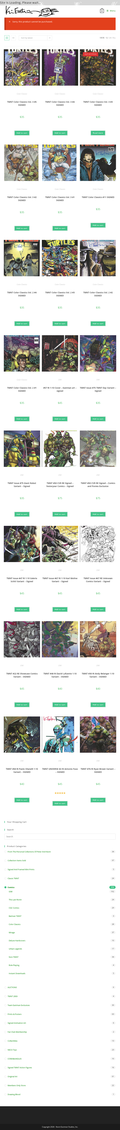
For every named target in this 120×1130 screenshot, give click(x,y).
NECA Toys (12, 1049)
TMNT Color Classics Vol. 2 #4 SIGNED (22, 294)
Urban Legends (15, 948)
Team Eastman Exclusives (19, 1005)
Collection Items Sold (17, 860)
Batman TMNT (15, 916)
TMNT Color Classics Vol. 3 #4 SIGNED (60, 103)
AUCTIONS (12, 987)
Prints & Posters (15, 1014)
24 (110, 38)
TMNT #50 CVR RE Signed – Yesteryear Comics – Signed (60, 485)
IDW (59, 379)
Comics (11, 887)
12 (107, 38)
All (114, 38)
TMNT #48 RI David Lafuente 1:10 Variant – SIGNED (60, 675)
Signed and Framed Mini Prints (21, 869)
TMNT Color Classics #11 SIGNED (98, 197)
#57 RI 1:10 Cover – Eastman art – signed (60, 389)
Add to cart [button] (22, 133)
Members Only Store (17, 1085)
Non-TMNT (13, 957)
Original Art (12, 1076)
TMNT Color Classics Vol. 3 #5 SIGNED (22, 103)
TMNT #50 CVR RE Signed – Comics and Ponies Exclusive (98, 485)
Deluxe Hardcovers (17, 940)
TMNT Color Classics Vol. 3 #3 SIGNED (98, 103)
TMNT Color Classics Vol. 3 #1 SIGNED (60, 199)
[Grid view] (6, 37)
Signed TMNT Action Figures (20, 1067)
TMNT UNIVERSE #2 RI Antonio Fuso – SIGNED (60, 770)
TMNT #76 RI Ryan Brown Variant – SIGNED (98, 770)
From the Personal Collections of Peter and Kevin (29, 851)
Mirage (12, 932)
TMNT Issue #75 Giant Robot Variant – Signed (22, 485)
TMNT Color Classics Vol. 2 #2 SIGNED (98, 294)
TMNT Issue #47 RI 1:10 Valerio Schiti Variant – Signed (22, 580)
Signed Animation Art (17, 1023)
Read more (98, 133)
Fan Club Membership (17, 1032)
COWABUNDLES (15, 1058)
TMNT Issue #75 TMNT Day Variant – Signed (98, 389)
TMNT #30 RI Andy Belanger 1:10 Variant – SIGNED (98, 675)
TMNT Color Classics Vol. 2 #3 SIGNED (60, 294)
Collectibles (12, 1041)
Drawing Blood (14, 1094)
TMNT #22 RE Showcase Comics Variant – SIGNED (22, 675)
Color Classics (22, 94)
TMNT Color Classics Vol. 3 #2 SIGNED (22, 199)
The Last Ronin (15, 899)
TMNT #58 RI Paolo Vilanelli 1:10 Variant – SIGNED (22, 770)
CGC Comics (14, 908)
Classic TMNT (13, 878)
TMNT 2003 (12, 996)
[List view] (13, 37)
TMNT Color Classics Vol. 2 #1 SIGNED (22, 389)
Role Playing (14, 965)
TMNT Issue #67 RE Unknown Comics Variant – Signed (98, 580)
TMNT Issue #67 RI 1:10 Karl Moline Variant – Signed (59, 580)
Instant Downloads (17, 973)
